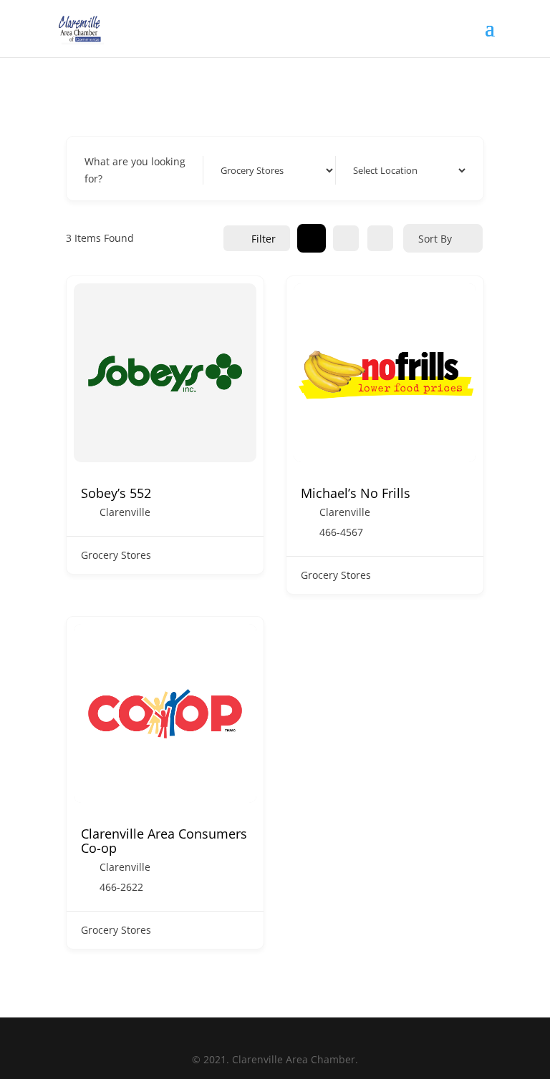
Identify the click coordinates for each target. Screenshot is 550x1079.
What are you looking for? (135, 170)
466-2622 (121, 887)
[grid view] (311, 238)
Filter (263, 238)
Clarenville (125, 512)
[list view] (346, 238)
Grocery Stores (116, 555)
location (368, 170)
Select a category (256, 170)
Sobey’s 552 (116, 493)
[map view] (380, 238)
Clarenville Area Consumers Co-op (164, 840)
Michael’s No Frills (355, 493)
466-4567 (341, 532)
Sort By (435, 238)
